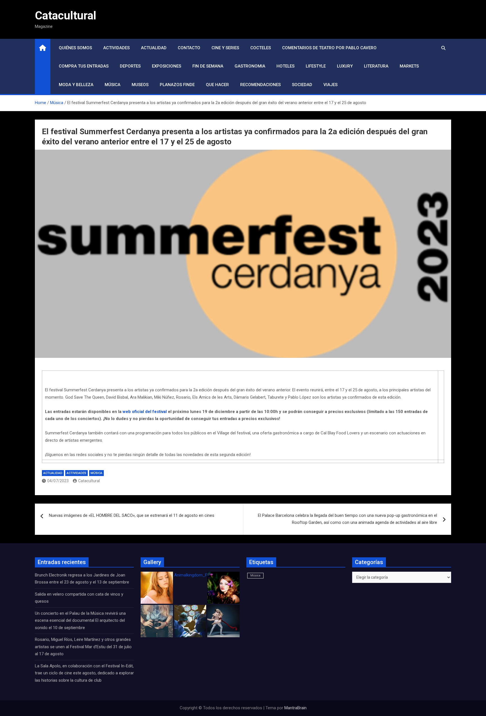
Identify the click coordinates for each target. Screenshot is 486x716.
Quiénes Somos (75, 47)
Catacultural (65, 15)
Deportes (130, 66)
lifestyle (316, 66)
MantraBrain (295, 707)
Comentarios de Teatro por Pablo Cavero (329, 47)
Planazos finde (177, 84)
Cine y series (225, 47)
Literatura (376, 66)
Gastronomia (250, 66)
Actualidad (153, 47)
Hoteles (285, 66)
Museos (140, 84)
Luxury (345, 66)
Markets (409, 66)
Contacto (189, 47)
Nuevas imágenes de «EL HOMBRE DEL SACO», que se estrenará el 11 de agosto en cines (131, 515)
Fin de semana (207, 66)
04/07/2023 (58, 481)
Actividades (116, 47)
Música (112, 84)
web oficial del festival (145, 411)
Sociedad (302, 84)
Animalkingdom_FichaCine (198, 575)
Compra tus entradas (84, 66)
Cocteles (260, 47)
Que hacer (217, 84)
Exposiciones (166, 66)
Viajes (330, 84)
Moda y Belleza (76, 84)
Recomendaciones (260, 84)
